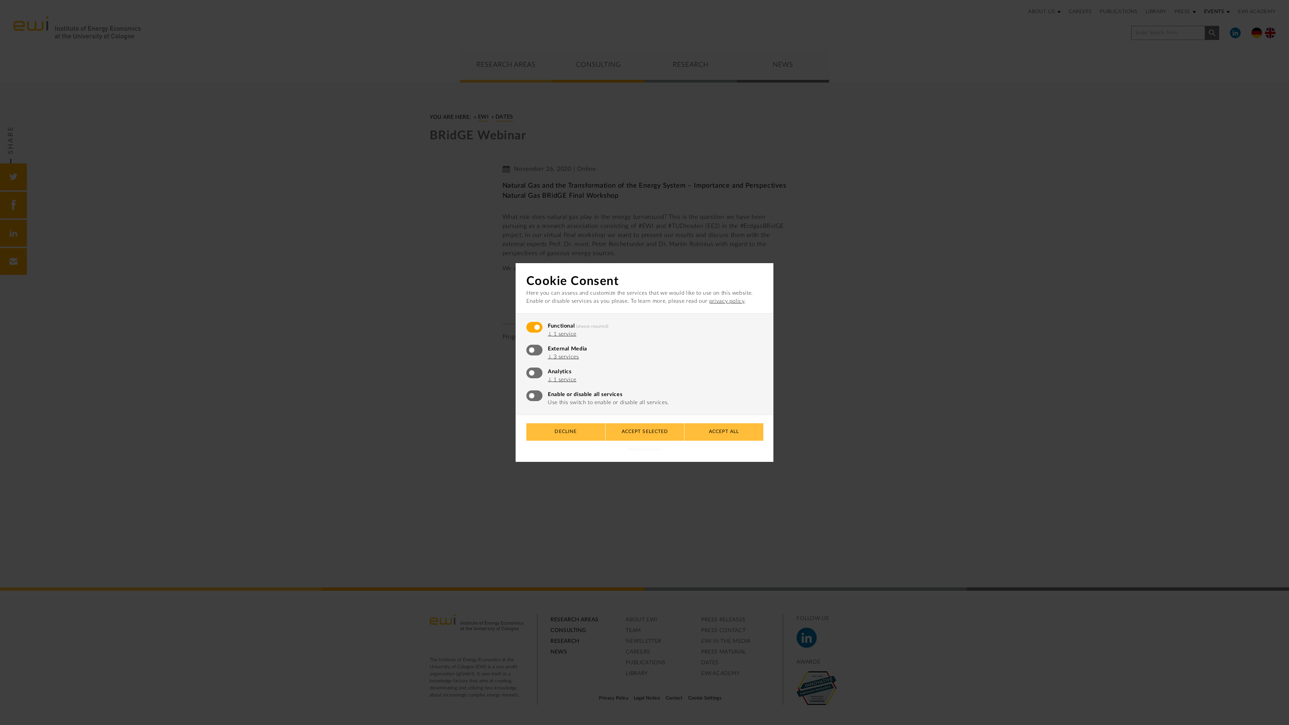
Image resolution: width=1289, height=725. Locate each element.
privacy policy (727, 301)
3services (563, 356)
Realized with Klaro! (644, 448)
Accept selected (645, 431)
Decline (566, 431)
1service (562, 334)
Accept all (724, 431)
